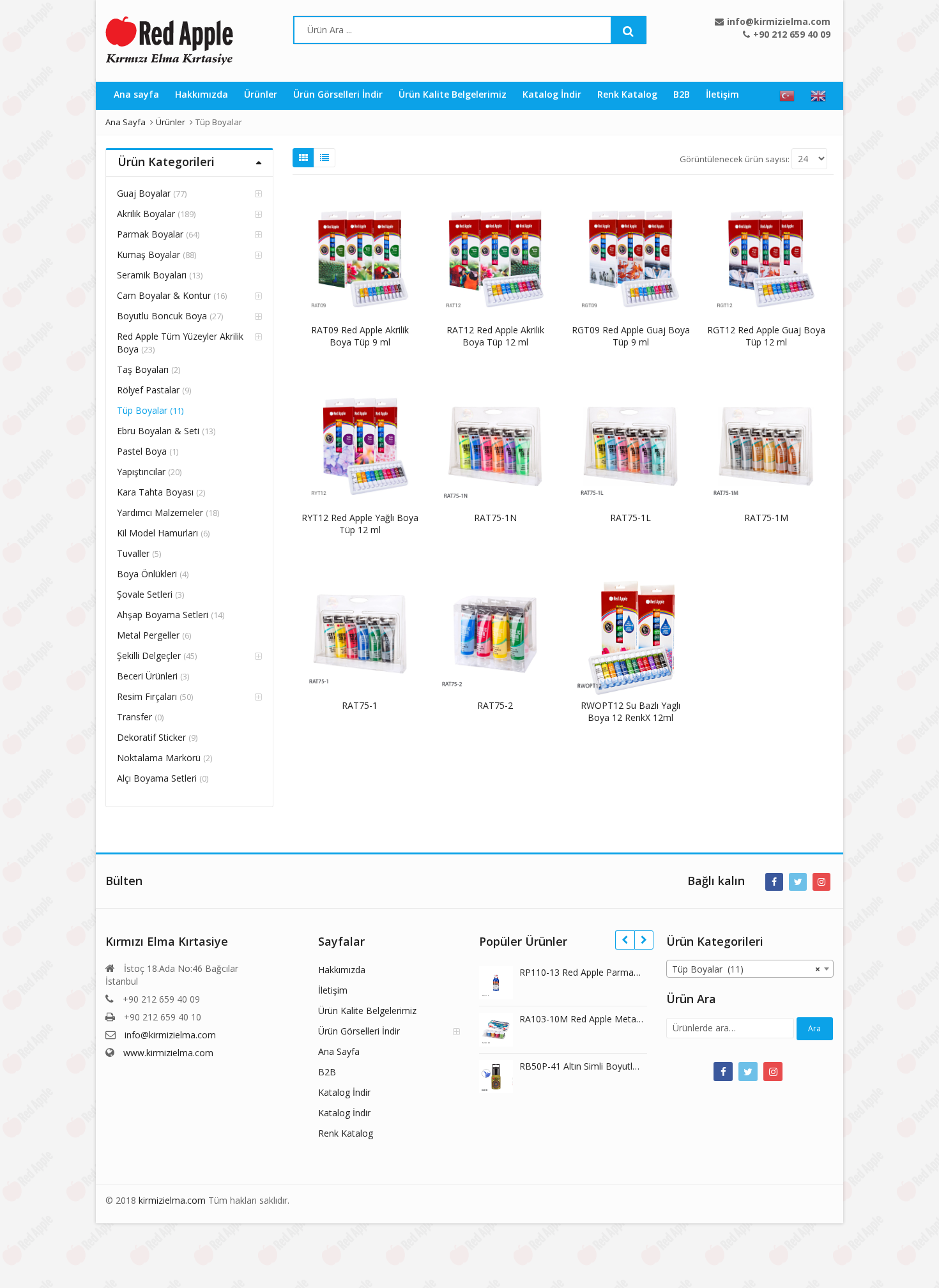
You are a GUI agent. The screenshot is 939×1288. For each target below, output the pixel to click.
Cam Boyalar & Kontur (164, 295)
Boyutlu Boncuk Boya (162, 316)
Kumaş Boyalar (148, 254)
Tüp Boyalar (142, 410)
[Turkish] (787, 96)
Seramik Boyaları (152, 275)
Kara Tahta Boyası (155, 492)
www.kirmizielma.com (168, 1053)
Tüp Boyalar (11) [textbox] (746, 969)
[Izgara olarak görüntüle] (303, 157)
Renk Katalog (627, 94)
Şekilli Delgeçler (149, 655)
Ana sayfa (136, 94)
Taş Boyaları (143, 369)
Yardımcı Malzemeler (160, 512)
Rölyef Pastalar (148, 390)
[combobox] (750, 969)
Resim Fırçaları (147, 696)
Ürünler (260, 94)
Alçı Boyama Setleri (157, 778)
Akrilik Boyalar (146, 214)
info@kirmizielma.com (170, 1035)
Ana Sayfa (339, 1051)
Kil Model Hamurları (157, 533)
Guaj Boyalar (144, 193)
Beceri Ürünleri (147, 676)
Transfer (134, 717)
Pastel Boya (142, 451)
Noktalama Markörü (159, 758)
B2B (681, 94)
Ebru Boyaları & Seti (158, 431)
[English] (818, 96)
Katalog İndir (552, 94)
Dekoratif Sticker (151, 737)
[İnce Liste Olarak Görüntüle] (324, 157)
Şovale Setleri (144, 594)
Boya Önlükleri (147, 574)
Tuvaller (133, 553)
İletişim (722, 94)
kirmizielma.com (172, 1200)
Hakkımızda (201, 94)
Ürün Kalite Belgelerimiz (453, 94)
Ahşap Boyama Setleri (162, 615)
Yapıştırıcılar (141, 472)
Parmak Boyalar (150, 234)
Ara (814, 1028)
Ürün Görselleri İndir (338, 94)
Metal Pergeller (148, 635)
